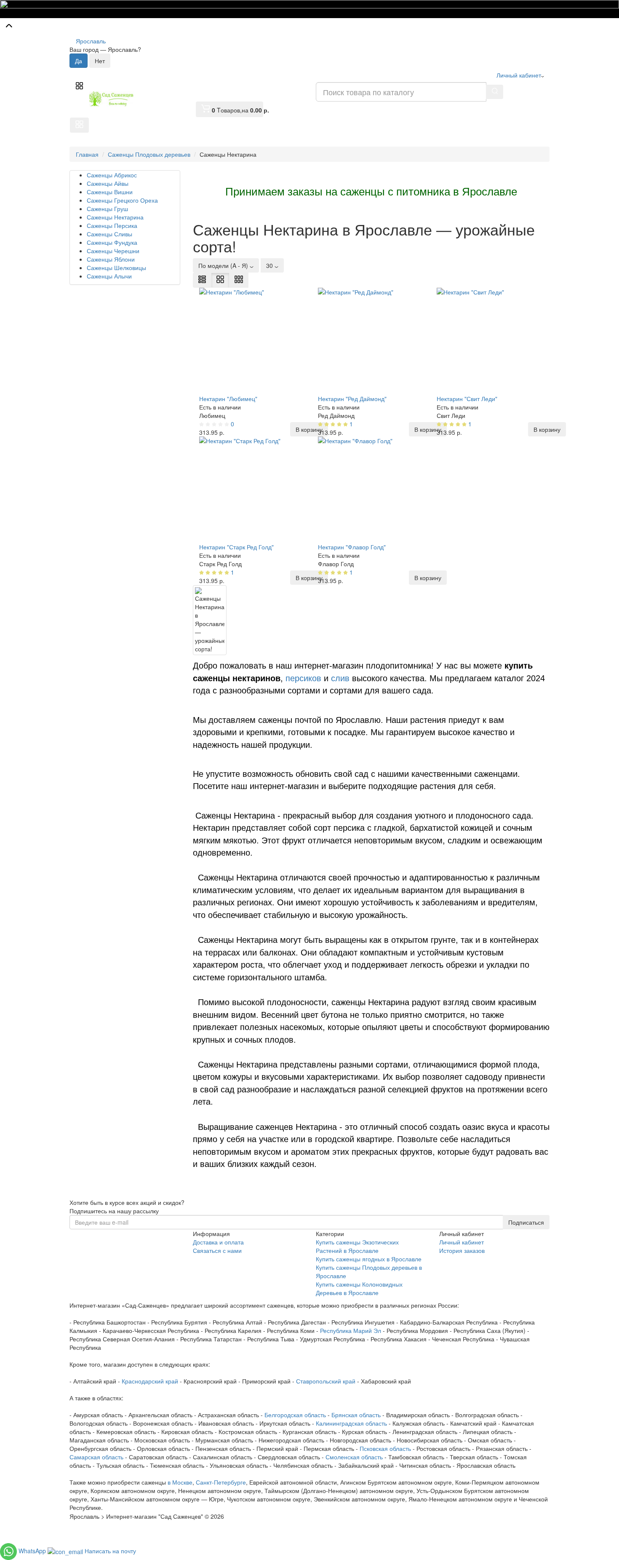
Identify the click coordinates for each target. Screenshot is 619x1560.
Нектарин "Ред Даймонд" (352, 398)
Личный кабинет (461, 1242)
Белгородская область (295, 1414)
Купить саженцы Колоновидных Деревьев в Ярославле (359, 1288)
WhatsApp (33, 1551)
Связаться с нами (217, 1250)
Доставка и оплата (218, 1242)
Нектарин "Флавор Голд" (352, 547)
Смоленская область (354, 1457)
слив (341, 678)
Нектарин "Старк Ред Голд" (236, 547)
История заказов (462, 1250)
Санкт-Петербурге (221, 1482)
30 (270, 265)
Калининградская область (351, 1423)
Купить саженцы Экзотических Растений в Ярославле (357, 1246)
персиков (303, 678)
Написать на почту (110, 1551)
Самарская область (96, 1457)
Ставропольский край (325, 1381)
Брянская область (356, 1414)
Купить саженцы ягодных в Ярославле (369, 1259)
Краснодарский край (150, 1381)
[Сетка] (220, 280)
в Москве (180, 1482)
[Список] (202, 280)
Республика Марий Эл (350, 1330)
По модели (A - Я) (224, 265)
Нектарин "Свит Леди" (467, 398)
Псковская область (385, 1448)
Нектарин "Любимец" (228, 398)
